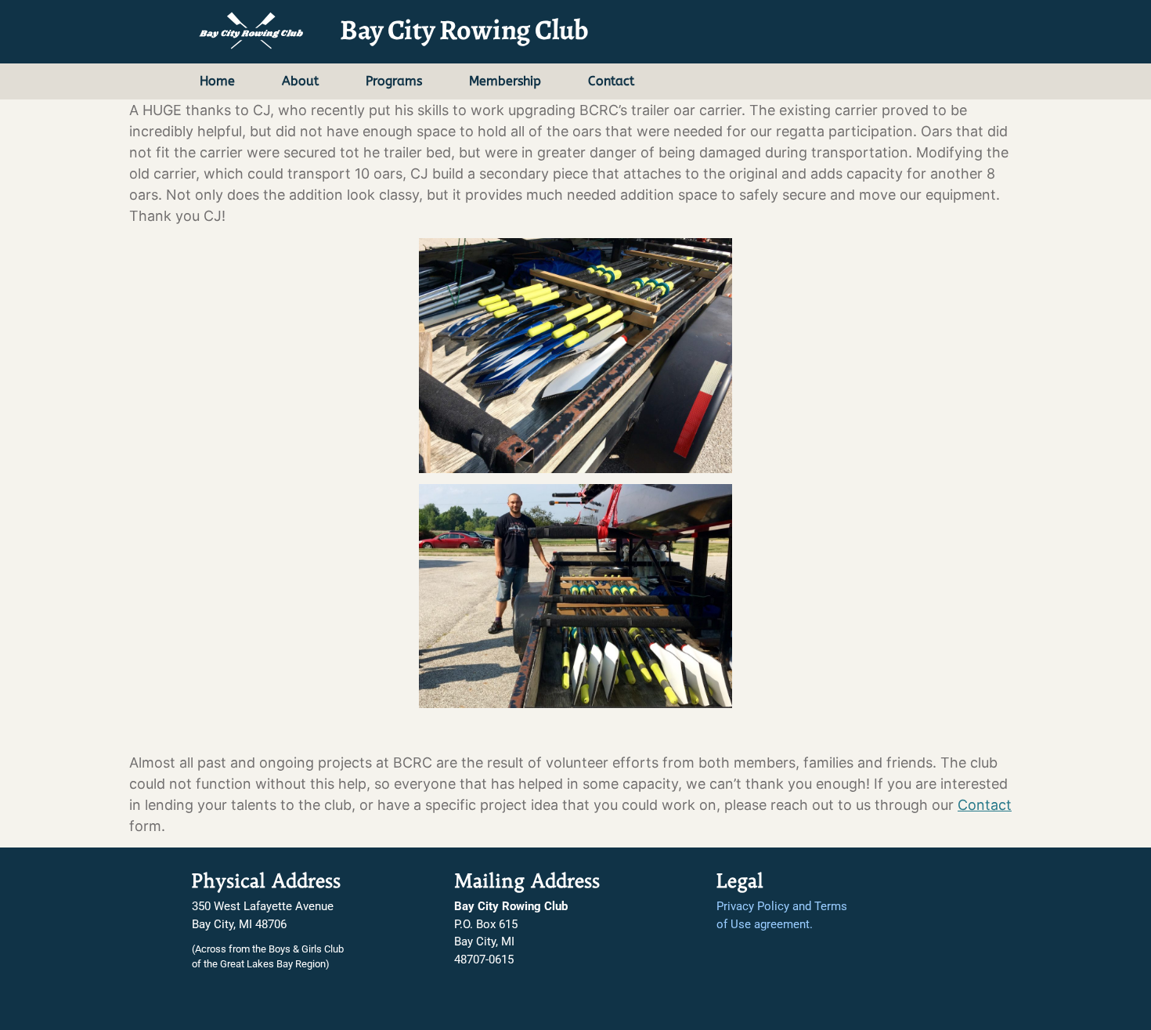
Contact (611, 81)
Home (217, 81)
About (300, 81)
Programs (394, 81)
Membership (505, 81)
